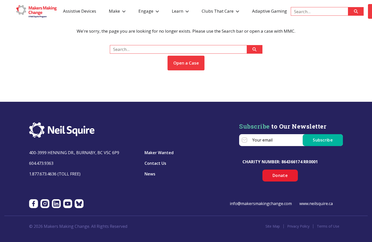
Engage (145, 11)
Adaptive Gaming (269, 11)
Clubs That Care (218, 11)
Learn (177, 11)
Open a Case (186, 63)
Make (114, 11)
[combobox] (317, 11)
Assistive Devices (79, 11)
